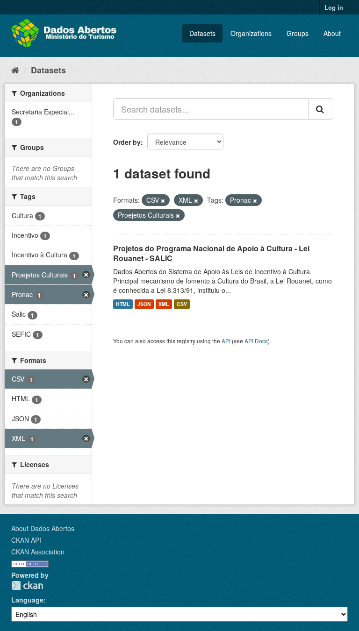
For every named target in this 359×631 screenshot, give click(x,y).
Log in (333, 7)
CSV (182, 303)
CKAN (27, 585)
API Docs (256, 341)
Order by (127, 142)
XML (163, 303)
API (226, 341)
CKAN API (26, 540)
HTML (122, 303)
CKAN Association (38, 551)
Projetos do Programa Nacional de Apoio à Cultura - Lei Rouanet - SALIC (211, 253)
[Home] (15, 70)
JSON (144, 303)
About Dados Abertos (42, 528)
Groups (298, 33)
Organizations (251, 33)
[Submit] (320, 109)
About (332, 33)
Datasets (202, 33)
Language (27, 599)
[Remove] (163, 200)
